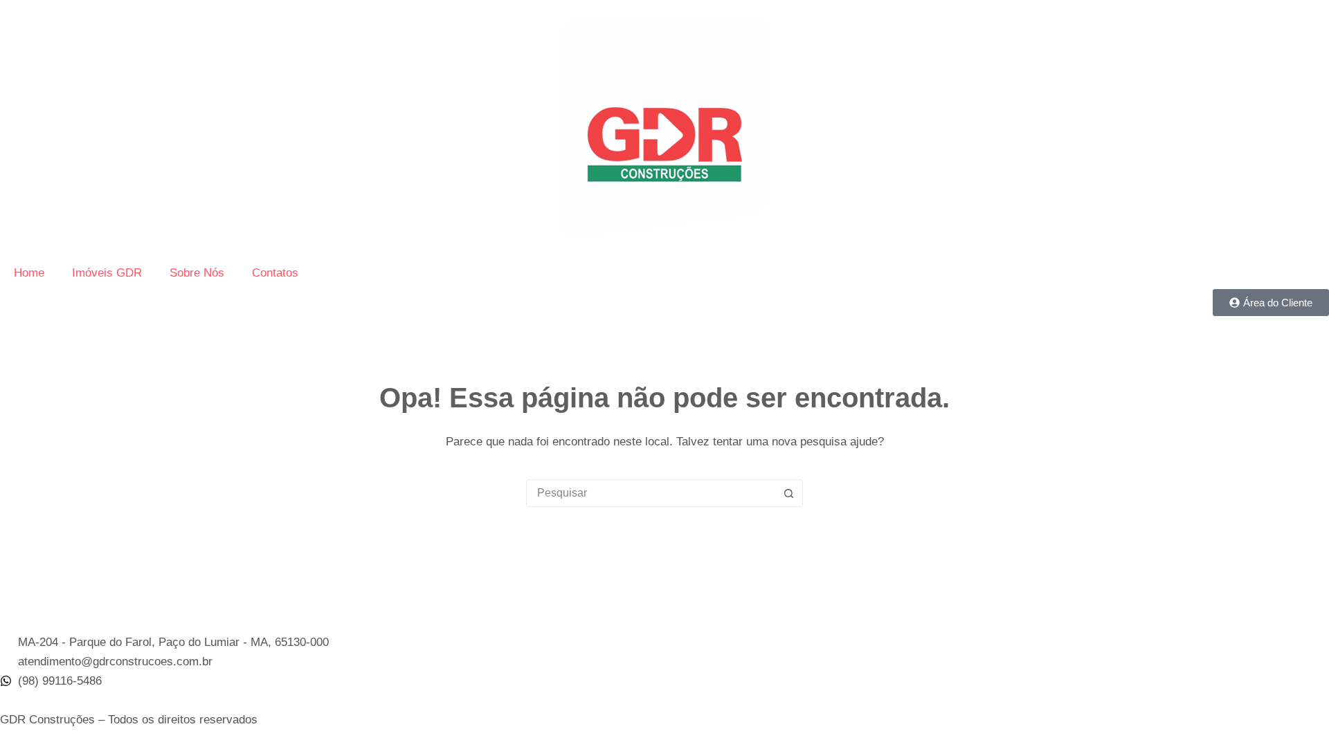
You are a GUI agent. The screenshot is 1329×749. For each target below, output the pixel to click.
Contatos (275, 272)
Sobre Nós (197, 272)
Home (29, 272)
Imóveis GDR (107, 272)
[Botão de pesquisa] (788, 493)
